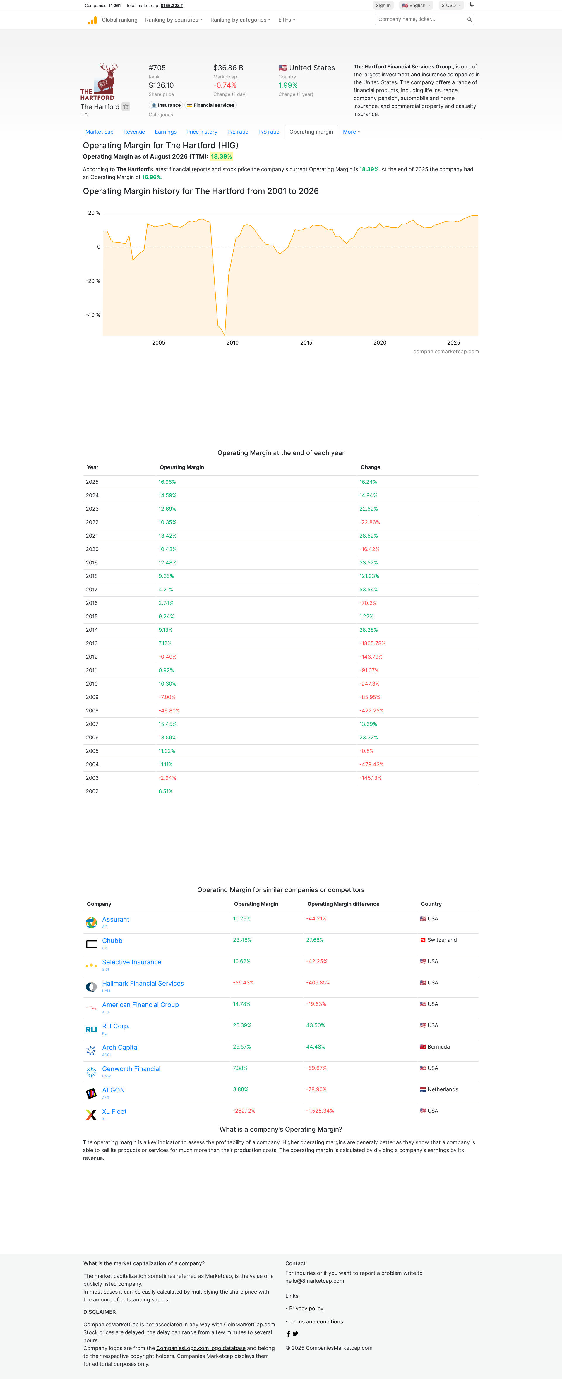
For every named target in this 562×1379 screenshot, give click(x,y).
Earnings (166, 132)
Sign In (383, 5)
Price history (201, 132)
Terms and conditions (316, 1321)
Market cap (99, 132)
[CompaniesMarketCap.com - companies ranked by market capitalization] (92, 20)
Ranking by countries (171, 20)
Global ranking (120, 20)
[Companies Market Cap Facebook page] (288, 1335)
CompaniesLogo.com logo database (201, 1348)
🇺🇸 (413, 5)
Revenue (134, 132)
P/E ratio (238, 132)
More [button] (349, 132)
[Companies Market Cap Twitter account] (296, 1335)
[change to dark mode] (472, 5)
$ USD (450, 5)
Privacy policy (306, 1308)
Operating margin (311, 132)
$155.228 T (172, 5)
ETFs (284, 20)
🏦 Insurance (166, 105)
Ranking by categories (238, 20)
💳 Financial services (210, 105)
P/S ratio (269, 132)
